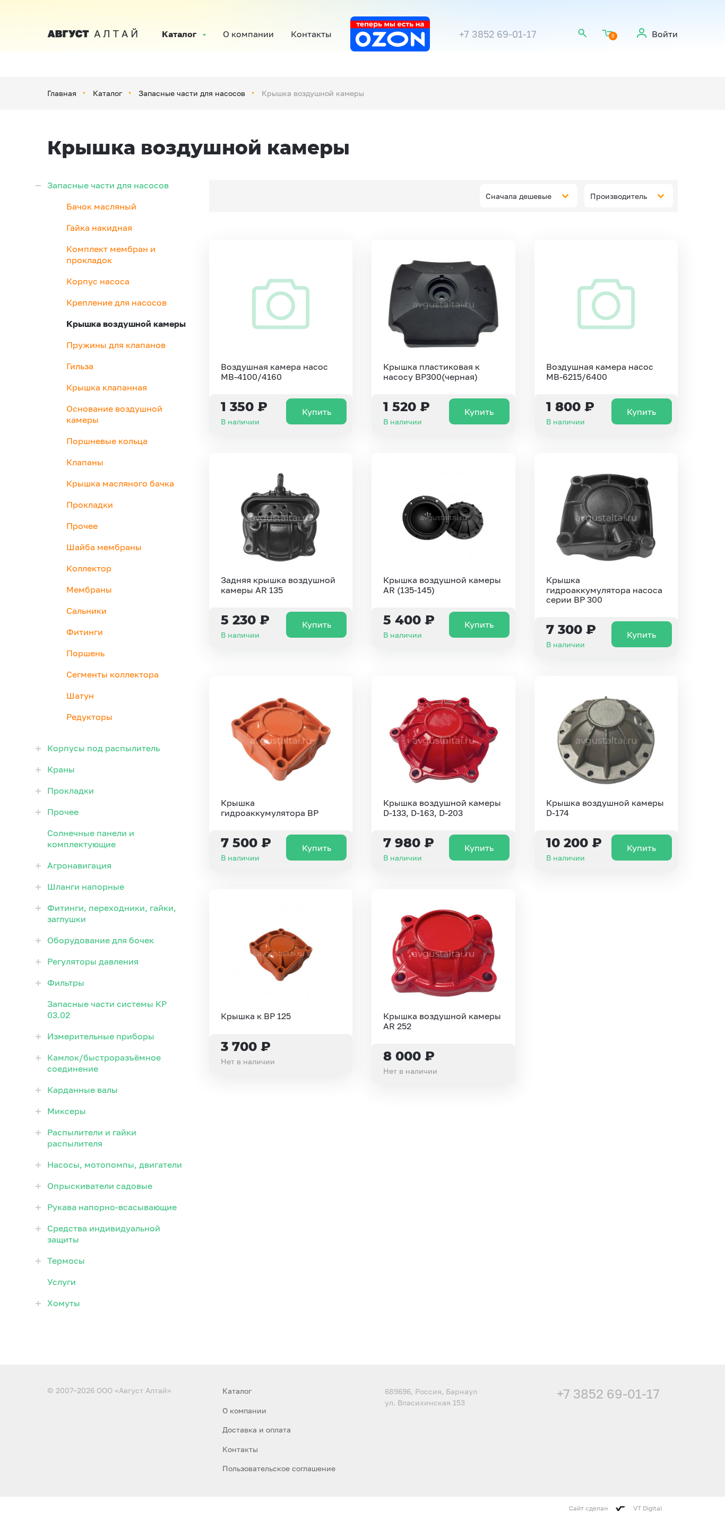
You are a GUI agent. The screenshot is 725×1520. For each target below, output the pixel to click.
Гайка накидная (99, 227)
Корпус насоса (98, 281)
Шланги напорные (85, 886)
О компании (248, 34)
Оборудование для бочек (100, 940)
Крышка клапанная (106, 387)
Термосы (66, 1260)
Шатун (80, 695)
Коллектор (88, 568)
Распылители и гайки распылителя (91, 1138)
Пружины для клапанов (116, 345)
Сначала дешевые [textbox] (518, 196)
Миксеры (66, 1111)
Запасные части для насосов (192, 93)
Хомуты (63, 1303)
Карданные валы (82, 1089)
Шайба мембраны (104, 547)
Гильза (79, 366)
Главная (61, 93)
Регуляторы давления (93, 961)
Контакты (311, 34)
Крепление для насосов (116, 302)
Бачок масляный (101, 206)
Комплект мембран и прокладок (111, 254)
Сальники (86, 610)
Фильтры (65, 982)
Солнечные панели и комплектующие (90, 838)
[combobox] (528, 195)
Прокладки (89, 504)
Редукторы (89, 716)
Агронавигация (79, 865)
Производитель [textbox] (618, 196)
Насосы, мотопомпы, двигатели (114, 1164)
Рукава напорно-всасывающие (112, 1207)
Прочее (82, 525)
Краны (61, 769)
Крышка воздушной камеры (126, 323)
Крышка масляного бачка (120, 483)
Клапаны (84, 462)
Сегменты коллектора (112, 674)
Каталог (179, 34)
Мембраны (89, 589)
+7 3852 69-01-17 (498, 34)
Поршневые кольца (107, 441)
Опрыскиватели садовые (99, 1185)
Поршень (85, 653)
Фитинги (84, 632)
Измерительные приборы (100, 1036)
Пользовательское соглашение (278, 1468)
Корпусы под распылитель (103, 748)
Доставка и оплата (256, 1429)
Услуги (61, 1281)
